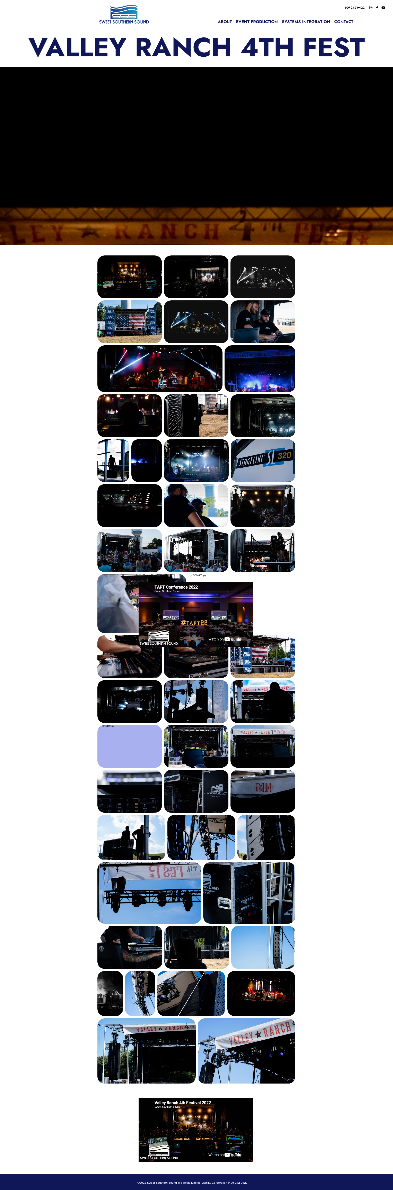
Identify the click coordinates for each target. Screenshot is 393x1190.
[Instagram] (371, 8)
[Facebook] (377, 8)
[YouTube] (383, 8)
